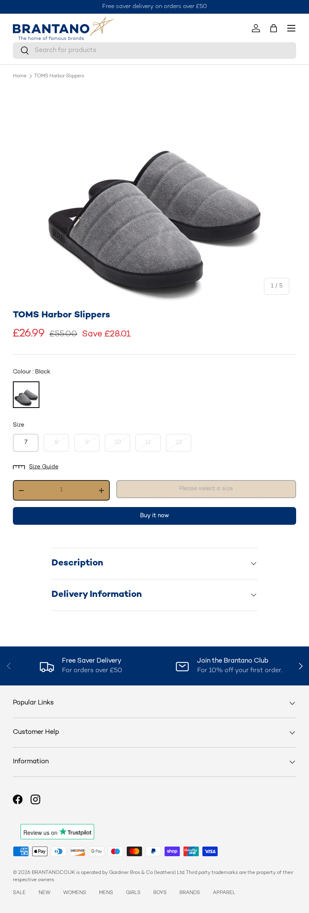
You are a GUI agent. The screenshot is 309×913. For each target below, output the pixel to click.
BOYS (160, 893)
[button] (273, 28)
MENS (106, 893)
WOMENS (74, 893)
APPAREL (224, 893)
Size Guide (43, 467)
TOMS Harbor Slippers (59, 76)
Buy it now (154, 516)
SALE (19, 893)
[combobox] (154, 50)
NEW (44, 893)
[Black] (26, 394)
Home (20, 76)
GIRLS (133, 893)
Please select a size (206, 489)
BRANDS (189, 893)
